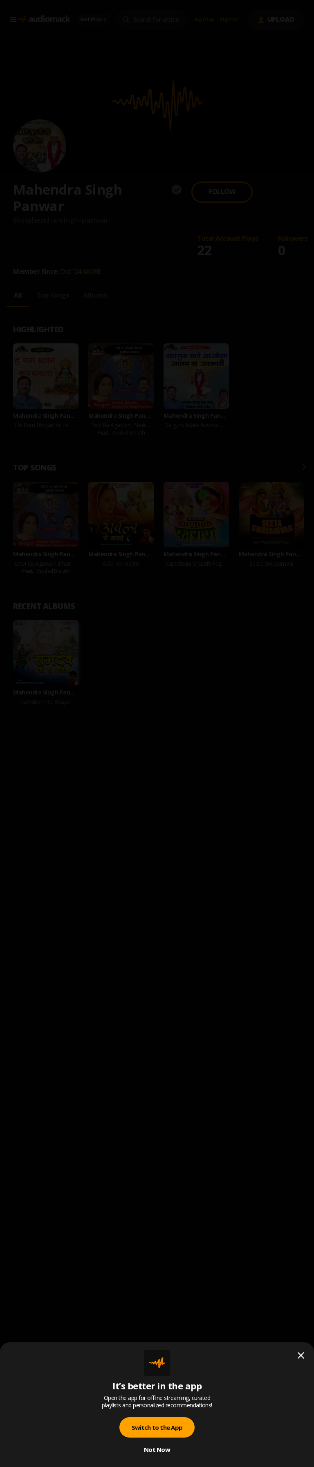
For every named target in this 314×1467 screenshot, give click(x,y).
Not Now (157, 1449)
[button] (157, 733)
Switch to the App (157, 1427)
